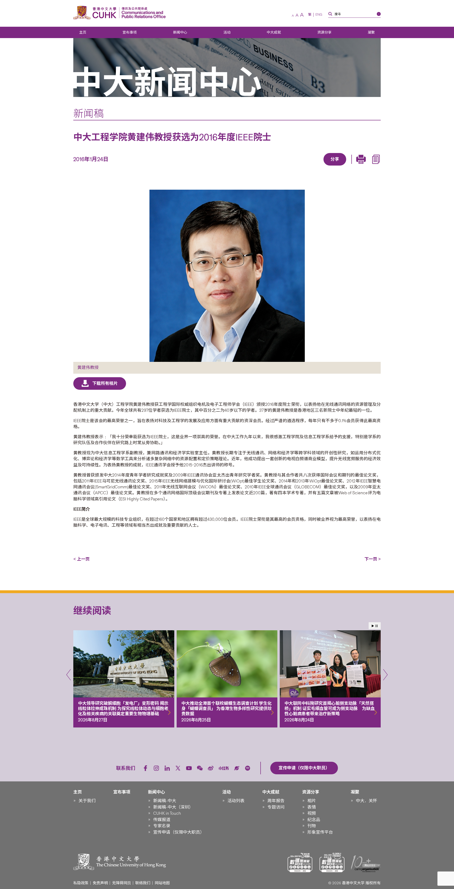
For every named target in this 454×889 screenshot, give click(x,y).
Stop (376, 626)
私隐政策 (80, 883)
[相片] (227, 276)
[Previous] (68, 674)
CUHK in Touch (167, 813)
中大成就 (274, 32)
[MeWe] (362, 166)
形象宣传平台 (320, 832)
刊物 (311, 825)
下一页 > (372, 559)
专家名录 (161, 825)
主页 (82, 32)
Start (373, 626)
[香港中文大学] (96, 12)
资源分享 (324, 32)
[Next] (385, 674)
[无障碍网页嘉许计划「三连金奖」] (300, 862)
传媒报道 (161, 819)
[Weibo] (211, 768)
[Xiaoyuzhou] (237, 768)
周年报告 (275, 800)
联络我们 (142, 883)
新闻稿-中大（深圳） (173, 807)
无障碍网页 (121, 883)
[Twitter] (318, 166)
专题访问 (275, 807)
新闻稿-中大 (164, 800)
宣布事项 (129, 32)
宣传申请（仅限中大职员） (178, 832)
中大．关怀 (366, 800)
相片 (311, 800)
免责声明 (100, 883)
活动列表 (235, 800)
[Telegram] (329, 166)
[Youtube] (189, 768)
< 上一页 (81, 559)
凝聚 (371, 32)
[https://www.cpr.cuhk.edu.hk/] (142, 12)
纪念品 (313, 819)
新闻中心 (180, 32)
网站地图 (162, 883)
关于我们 (87, 800)
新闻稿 (88, 113)
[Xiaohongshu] (224, 768)
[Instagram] (156, 768)
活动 (227, 32)
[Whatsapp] (351, 166)
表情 (311, 807)
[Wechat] (200, 768)
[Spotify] (247, 768)
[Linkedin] (308, 166)
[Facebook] (297, 166)
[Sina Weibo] (340, 166)
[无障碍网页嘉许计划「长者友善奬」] (332, 862)
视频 (311, 813)
